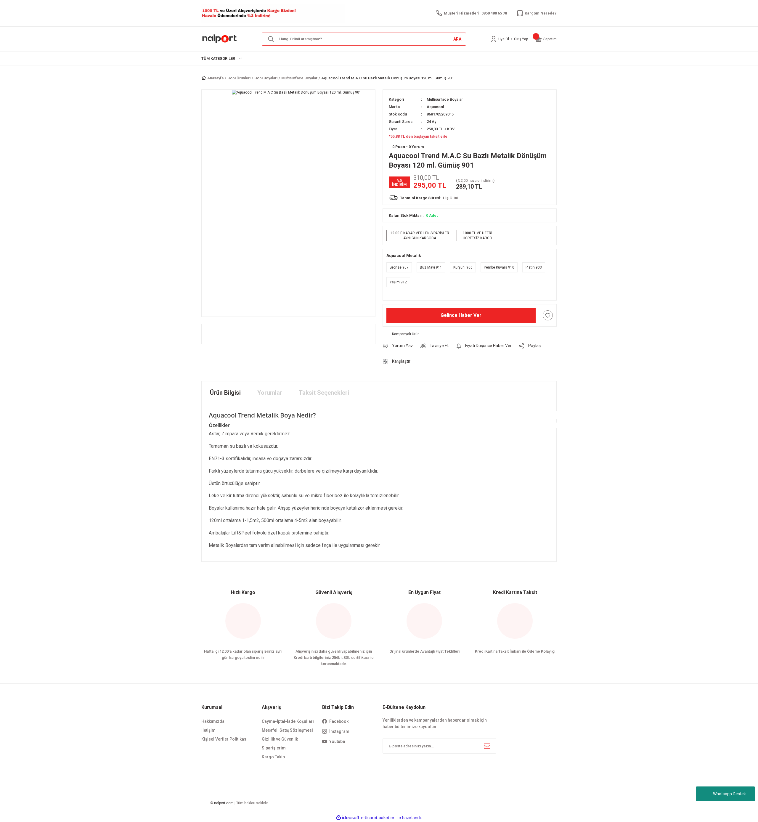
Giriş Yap (521, 39)
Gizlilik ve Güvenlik (280, 739)
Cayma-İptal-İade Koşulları (288, 721)
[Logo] (219, 39)
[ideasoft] (348, 818)
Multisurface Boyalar (445, 99)
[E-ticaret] (378, 817)
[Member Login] (493, 39)
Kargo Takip (273, 756)
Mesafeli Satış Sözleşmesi (287, 730)
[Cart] (538, 39)
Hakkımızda (212, 721)
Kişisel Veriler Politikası (224, 739)
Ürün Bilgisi (225, 392)
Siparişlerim (274, 748)
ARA (457, 39)
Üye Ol (503, 39)
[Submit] (487, 746)
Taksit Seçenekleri (324, 392)
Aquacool (435, 107)
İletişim (208, 730)
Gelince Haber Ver (461, 315)
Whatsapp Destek (729, 794)
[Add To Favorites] (548, 315)
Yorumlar (269, 392)
